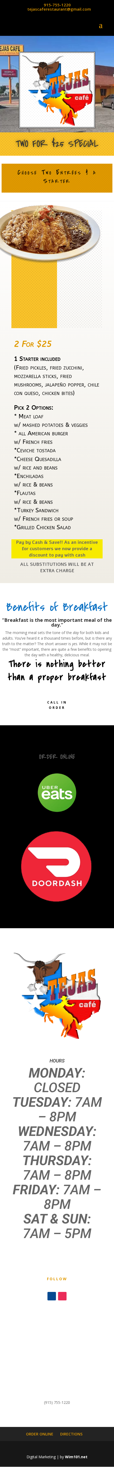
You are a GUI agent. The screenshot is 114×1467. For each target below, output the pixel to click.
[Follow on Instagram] (62, 1296)
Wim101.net (76, 1456)
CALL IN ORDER (57, 705)
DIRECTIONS (71, 1433)
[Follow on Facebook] (51, 1296)
